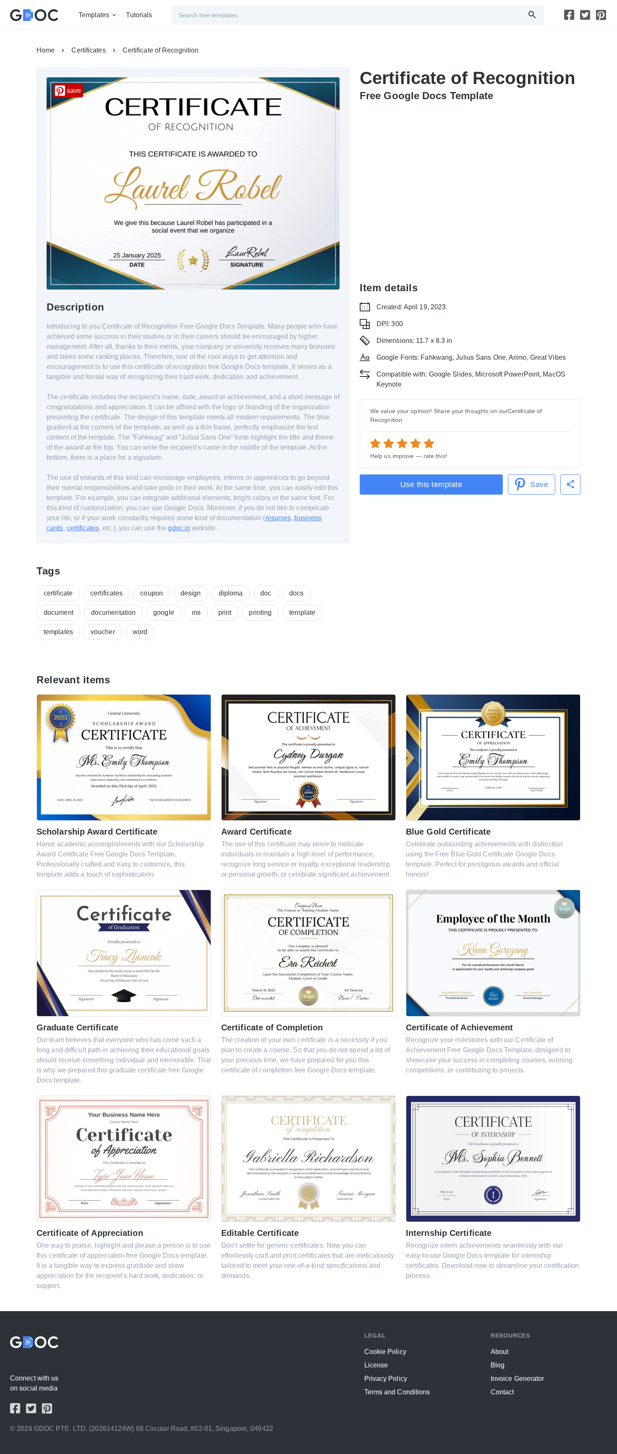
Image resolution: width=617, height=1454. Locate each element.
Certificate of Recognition (161, 50)
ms (196, 612)
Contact (502, 1392)
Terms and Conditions (397, 1392)
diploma (231, 593)
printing (260, 612)
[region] (470, 190)
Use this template (431, 484)
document (58, 612)
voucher (103, 631)
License (376, 1365)
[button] (570, 484)
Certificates (88, 50)
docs (296, 593)
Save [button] (539, 484)
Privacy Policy (385, 1378)
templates (58, 631)
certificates (83, 528)
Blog (498, 1365)
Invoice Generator (517, 1378)
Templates (94, 14)
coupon (151, 593)
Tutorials (139, 14)
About (500, 1351)
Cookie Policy (385, 1351)
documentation (113, 612)
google (163, 612)
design (190, 593)
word (140, 631)
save (74, 90)
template (302, 612)
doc (265, 593)
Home (46, 50)
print (225, 612)
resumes (278, 518)
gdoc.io (179, 528)
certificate (58, 593)
